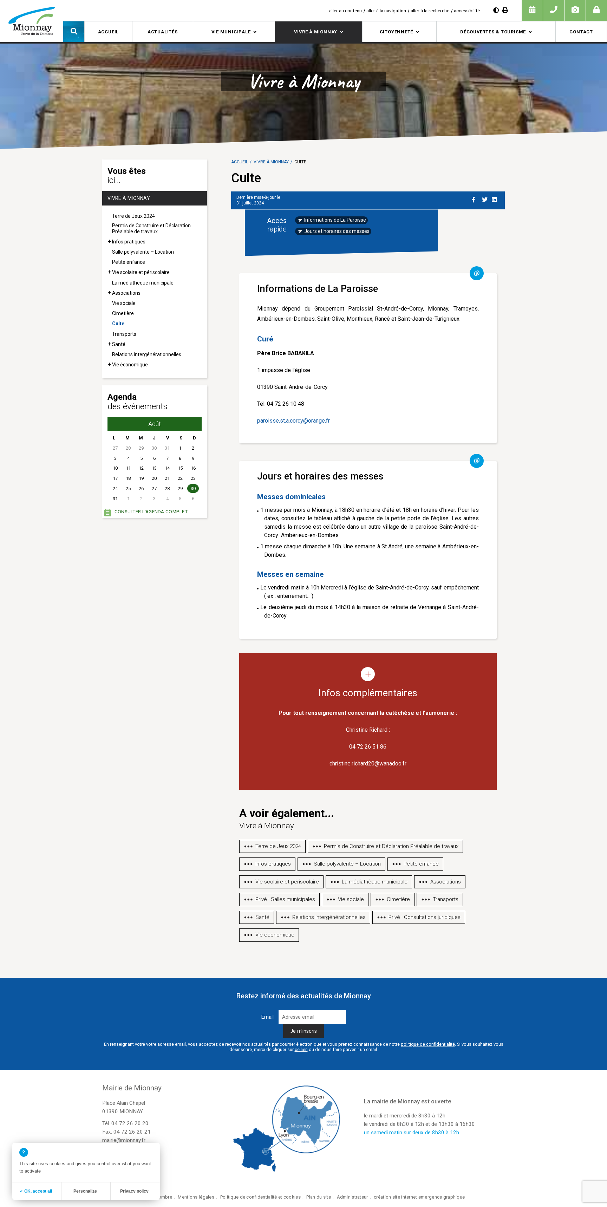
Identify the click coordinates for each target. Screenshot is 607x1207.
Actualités (163, 31)
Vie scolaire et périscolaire (141, 272)
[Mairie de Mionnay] (31, 20)
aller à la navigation (386, 10)
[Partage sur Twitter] (485, 198)
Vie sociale (124, 303)
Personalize (85, 1191)
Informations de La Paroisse (335, 220)
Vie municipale (231, 31)
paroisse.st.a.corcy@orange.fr (293, 420)
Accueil (108, 31)
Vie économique (130, 364)
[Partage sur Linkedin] (495, 198)
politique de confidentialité (428, 1044)
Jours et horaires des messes (337, 231)
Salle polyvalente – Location (143, 252)
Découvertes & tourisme (493, 31)
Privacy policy (134, 1191)
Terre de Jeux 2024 (133, 216)
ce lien (301, 1049)
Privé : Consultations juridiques (425, 917)
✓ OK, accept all (36, 1191)
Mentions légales (196, 1197)
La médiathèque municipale (143, 283)
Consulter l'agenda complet (151, 511)
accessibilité (467, 10)
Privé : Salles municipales (285, 899)
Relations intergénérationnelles (146, 354)
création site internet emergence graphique (419, 1197)
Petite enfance (128, 262)
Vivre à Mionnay (315, 31)
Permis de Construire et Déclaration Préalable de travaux (151, 228)
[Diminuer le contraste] (496, 10)
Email (267, 1017)
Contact (581, 31)
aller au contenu (345, 10)
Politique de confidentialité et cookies (260, 1197)
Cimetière (123, 313)
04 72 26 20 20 (130, 1123)
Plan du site (318, 1197)
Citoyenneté (396, 31)
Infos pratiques (128, 241)
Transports (124, 334)
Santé (118, 344)
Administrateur (352, 1197)
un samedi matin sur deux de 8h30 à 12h (411, 1132)
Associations (126, 293)
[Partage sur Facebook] (475, 198)
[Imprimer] (505, 10)
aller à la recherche (430, 10)
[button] (73, 31)
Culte (118, 323)
